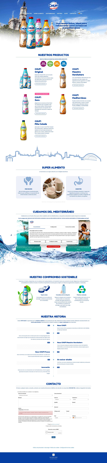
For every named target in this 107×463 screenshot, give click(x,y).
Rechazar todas (37, 241)
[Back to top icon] (53, 455)
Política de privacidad (38, 447)
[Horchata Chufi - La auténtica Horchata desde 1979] (53, 6)
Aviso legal (47, 447)
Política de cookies (54, 447)
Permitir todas (69, 241)
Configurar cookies (53, 241)
